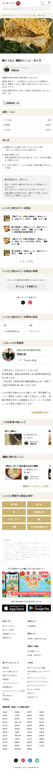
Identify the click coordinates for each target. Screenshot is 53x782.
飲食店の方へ (7, 638)
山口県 (29, 739)
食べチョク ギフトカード (37, 685)
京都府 (17, 732)
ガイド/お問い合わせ (10, 672)
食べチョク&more (34, 689)
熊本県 (29, 746)
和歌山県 (18, 735)
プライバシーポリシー (11, 683)
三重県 (41, 729)
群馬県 (17, 719)
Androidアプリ (33, 697)
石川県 (5, 725)
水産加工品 (39, 512)
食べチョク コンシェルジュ (37, 678)
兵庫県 (41, 732)
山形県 (17, 715)
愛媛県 (17, 742)
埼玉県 (29, 719)
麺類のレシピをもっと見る (35, 486)
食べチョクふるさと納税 (36, 668)
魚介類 (14, 504)
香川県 (5, 742)
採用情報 (6, 699)
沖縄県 (29, 749)
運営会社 (6, 668)
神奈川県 (18, 722)
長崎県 (17, 746)
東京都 (5, 722)
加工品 (39, 504)
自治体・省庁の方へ (35, 655)
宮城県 (41, 712)
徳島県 (41, 739)
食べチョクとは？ (9, 626)
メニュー (49, 5)
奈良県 (5, 735)
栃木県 (5, 719)
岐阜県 (5, 729)
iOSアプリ (31, 693)
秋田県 (5, 715)
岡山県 (5, 739)
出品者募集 (32, 626)
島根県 (41, 735)
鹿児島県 (18, 749)
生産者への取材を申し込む (37, 639)
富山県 (41, 722)
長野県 (41, 725)
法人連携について (34, 651)
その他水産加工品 (11, 331)
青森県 (17, 712)
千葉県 (41, 719)
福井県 (17, 725)
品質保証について (9, 634)
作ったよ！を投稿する (26, 286)
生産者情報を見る (39, 413)
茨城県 (41, 715)
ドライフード (34, 331)
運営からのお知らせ (10, 675)
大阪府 (29, 732)
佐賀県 (5, 746)
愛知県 (29, 729)
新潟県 (29, 722)
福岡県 (41, 742)
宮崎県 (5, 749)
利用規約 (6, 679)
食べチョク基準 (8, 630)
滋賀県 (5, 732)
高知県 (29, 742)
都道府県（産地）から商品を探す (16, 707)
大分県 (41, 746)
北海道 (5, 712)
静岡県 (17, 729)
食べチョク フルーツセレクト (38, 682)
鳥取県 (29, 735)
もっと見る (27, 261)
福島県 (29, 715)
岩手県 (29, 712)
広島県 (17, 739)
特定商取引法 (7, 687)
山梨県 (29, 725)
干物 (30, 325)
